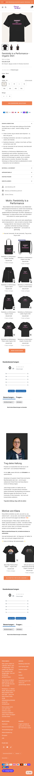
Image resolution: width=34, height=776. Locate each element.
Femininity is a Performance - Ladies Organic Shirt (25, 312)
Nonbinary (7, 671)
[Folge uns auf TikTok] (11, 747)
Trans (12, 667)
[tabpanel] (17, 413)
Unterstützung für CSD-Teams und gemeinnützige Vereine (25, 682)
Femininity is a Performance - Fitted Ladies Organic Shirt (8, 340)
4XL (16, 88)
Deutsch (17, 753)
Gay (7, 669)
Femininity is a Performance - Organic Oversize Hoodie (25, 285)
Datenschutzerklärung (7, 726)
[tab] (19, 397)
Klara (8, 59)
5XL (21, 88)
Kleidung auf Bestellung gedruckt (13, 190)
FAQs (20, 672)
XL (24, 84)
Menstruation (9, 690)
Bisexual (11, 669)
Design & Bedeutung (8, 123)
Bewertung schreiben (21, 391)
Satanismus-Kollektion (7, 712)
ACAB (3, 698)
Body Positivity (6, 692)
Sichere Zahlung (9, 194)
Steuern (11, 63)
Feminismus (5, 688)
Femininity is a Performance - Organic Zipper (8, 285)
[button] (17, 374)
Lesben (4, 669)
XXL (4, 88)
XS (4, 84)
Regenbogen (7, 667)
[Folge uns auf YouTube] (7, 747)
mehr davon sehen (17, 350)
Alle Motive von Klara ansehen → (17, 578)
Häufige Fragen (6, 176)
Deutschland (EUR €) (7, 753)
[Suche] (5, 7)
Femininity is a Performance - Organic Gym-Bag (25, 258)
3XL (10, 88)
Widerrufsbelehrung (7, 732)
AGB (3, 738)
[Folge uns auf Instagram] (3, 747)
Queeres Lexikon (23, 669)
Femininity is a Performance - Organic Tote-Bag (8, 257)
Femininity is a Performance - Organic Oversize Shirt (25, 340)
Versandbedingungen (7, 729)
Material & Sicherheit (8, 168)
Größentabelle (28, 80)
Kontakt (21, 675)
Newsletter (21, 678)
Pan (3, 671)
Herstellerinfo (6, 181)
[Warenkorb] (31, 7)
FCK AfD (7, 683)
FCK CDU (12, 683)
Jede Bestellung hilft (10, 186)
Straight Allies (5, 673)
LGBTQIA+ (4, 665)
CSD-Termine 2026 (23, 666)
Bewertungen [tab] (9, 397)
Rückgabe (4, 735)
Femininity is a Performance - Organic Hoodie (8, 312)
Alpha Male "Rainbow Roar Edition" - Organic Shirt (11, 565)
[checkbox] (19, 402)
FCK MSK (7, 685)
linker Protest (5, 696)
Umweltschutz (5, 704)
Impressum (5, 724)
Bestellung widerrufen (24, 663)
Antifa (10, 696)
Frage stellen (11, 391)
